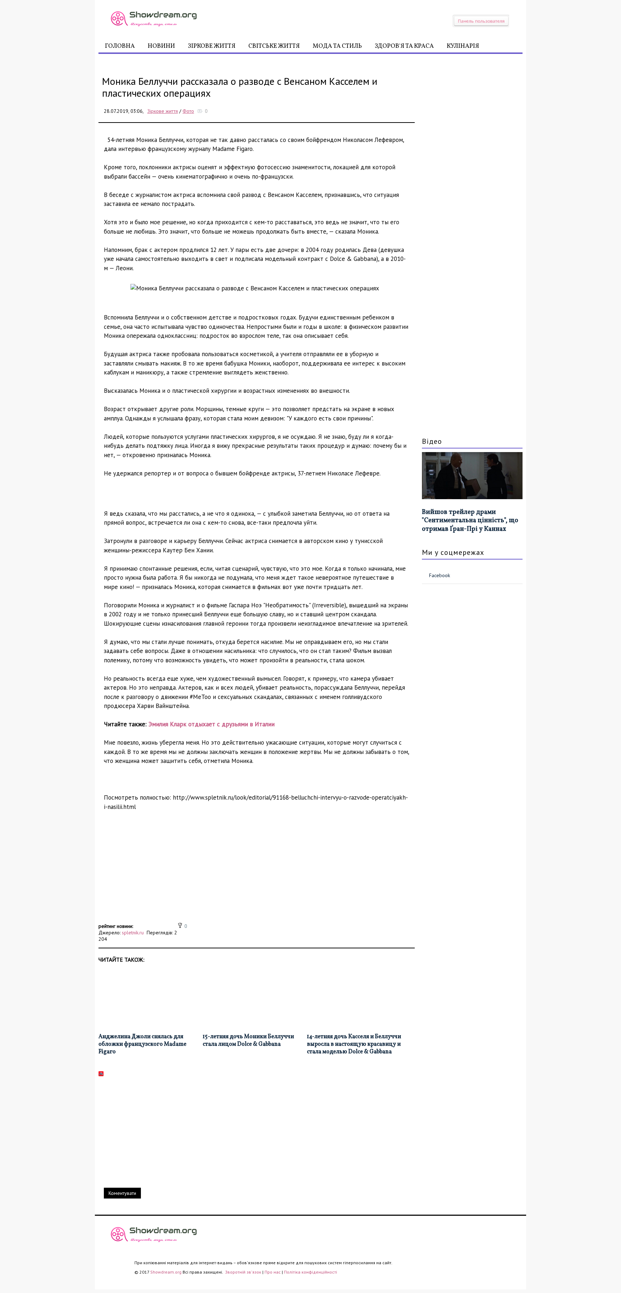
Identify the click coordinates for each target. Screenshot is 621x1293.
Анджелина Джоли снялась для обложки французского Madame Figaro (142, 1044)
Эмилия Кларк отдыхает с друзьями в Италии (211, 724)
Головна (120, 46)
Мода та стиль (337, 46)
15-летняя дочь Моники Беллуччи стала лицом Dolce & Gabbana (248, 1040)
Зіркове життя (211, 46)
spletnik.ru (133, 932)
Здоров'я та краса (404, 46)
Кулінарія (463, 46)
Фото (188, 111)
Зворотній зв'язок (243, 1272)
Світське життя (274, 46)
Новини (161, 46)
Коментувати (122, 1193)
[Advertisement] (256, 870)
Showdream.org (165, 1272)
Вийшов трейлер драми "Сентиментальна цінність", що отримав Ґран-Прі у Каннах (470, 521)
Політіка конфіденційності (310, 1272)
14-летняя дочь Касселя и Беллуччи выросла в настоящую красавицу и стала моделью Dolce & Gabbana (354, 1044)
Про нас (272, 1272)
